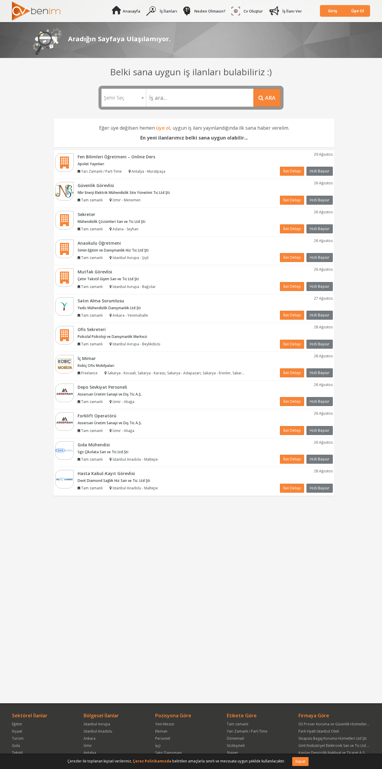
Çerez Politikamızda (152, 761)
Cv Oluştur (253, 11)
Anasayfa (131, 11)
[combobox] (123, 98)
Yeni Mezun (164, 724)
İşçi (158, 745)
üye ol (163, 128)
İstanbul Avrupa (97, 724)
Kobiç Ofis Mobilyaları (96, 365)
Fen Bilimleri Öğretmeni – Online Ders (116, 157)
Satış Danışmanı (168, 752)
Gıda (16, 745)
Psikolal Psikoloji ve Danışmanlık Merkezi (112, 336)
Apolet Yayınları (91, 163)
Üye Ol (357, 10)
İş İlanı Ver (292, 11)
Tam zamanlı (237, 724)
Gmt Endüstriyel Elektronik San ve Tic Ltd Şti (334, 745)
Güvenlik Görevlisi (96, 185)
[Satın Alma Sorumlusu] (64, 306)
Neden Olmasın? (210, 11)
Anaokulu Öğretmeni (99, 243)
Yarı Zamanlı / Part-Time (247, 731)
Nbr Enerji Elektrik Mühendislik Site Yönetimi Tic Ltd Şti (124, 192)
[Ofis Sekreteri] (64, 334)
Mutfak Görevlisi (95, 272)
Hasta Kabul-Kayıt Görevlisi (106, 473)
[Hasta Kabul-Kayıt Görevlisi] (64, 479)
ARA (269, 97)
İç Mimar (87, 358)
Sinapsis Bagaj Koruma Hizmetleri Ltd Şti (332, 738)
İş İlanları (168, 11)
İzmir (88, 745)
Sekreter (86, 214)
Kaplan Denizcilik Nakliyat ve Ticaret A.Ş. (332, 752)
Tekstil (17, 752)
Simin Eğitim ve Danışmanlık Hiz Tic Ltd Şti (113, 250)
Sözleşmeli (236, 745)
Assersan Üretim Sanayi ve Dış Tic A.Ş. (110, 394)
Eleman (161, 731)
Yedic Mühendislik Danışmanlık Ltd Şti (109, 307)
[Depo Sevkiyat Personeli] (64, 392)
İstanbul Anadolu (98, 731)
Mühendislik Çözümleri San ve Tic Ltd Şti (111, 221)
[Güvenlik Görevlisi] (64, 190)
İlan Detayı (292, 171)
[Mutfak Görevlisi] (64, 277)
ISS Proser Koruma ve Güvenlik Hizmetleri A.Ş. (336, 724)
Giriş (332, 10)
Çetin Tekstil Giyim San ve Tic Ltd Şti (108, 278)
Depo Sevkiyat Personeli (102, 387)
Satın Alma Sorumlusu (101, 301)
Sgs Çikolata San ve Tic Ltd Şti (103, 451)
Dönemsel (235, 738)
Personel (162, 738)
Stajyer (232, 752)
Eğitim (17, 724)
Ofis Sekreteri (92, 329)
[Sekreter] (64, 219)
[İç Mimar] (64, 363)
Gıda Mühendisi (94, 445)
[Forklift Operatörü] (64, 421)
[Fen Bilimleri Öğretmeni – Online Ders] (64, 162)
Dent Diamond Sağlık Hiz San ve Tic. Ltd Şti (114, 480)
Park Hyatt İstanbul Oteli (318, 731)
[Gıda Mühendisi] (64, 450)
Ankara (90, 738)
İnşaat (17, 731)
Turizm (18, 738)
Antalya (90, 752)
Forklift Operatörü (97, 416)
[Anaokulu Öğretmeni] (64, 248)
